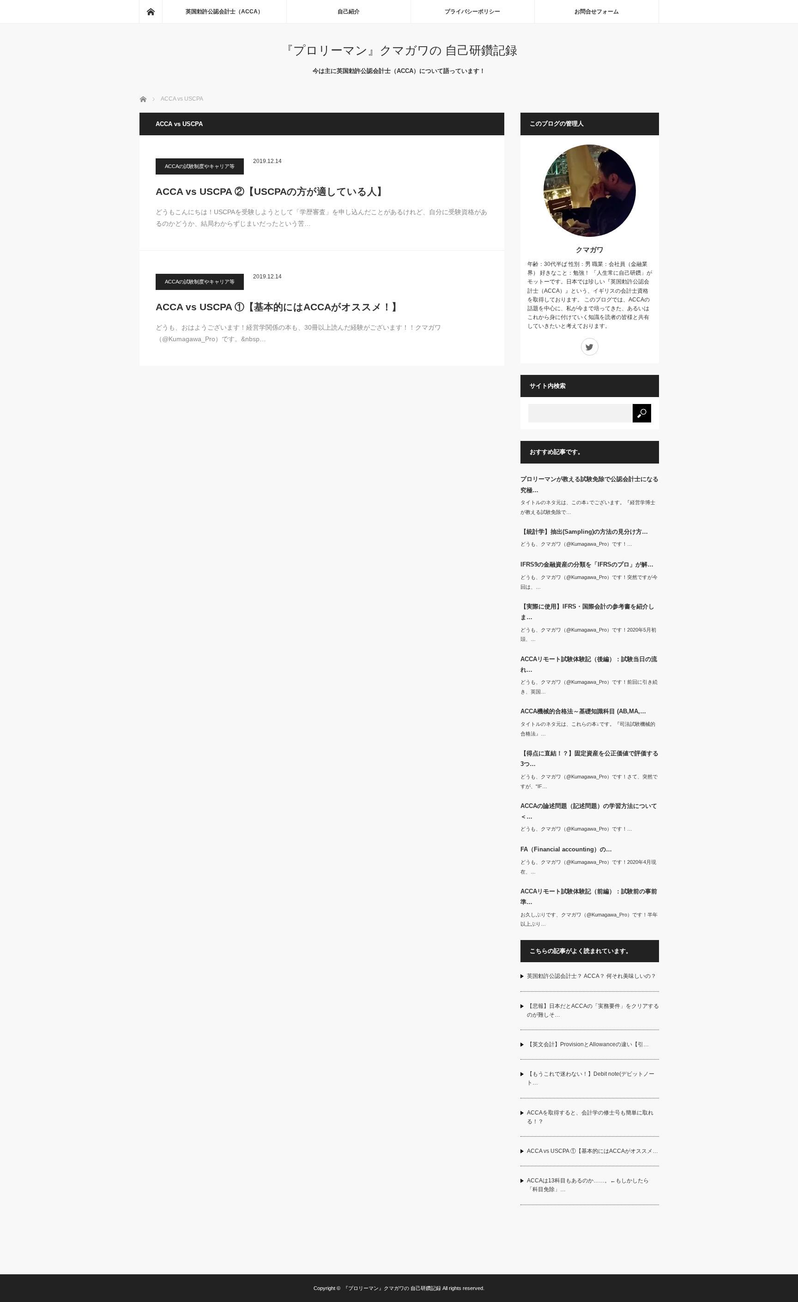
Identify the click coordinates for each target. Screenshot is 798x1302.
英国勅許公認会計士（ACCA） (224, 11)
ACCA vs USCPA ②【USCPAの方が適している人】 (271, 191)
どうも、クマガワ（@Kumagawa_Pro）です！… (576, 544)
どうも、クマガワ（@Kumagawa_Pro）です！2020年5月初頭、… (588, 634)
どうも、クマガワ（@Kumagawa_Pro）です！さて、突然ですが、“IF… (589, 781)
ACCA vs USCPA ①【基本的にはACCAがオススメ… (592, 1151)
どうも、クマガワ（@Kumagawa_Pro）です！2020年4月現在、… (588, 866)
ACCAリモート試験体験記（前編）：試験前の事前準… (588, 896)
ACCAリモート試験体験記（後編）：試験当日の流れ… (588, 664)
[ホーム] (150, 11)
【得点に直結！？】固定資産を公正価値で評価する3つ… (589, 758)
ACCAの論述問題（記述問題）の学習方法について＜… (588, 811)
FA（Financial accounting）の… (566, 849)
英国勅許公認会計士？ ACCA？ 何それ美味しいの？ (591, 976)
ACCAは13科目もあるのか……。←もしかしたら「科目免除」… (588, 1185)
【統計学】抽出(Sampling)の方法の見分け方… (584, 531)
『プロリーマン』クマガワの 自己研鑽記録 (399, 50)
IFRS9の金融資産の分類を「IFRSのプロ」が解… (586, 564)
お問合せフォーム (596, 11)
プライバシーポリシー (472, 11)
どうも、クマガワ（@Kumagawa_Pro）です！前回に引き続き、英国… (589, 686)
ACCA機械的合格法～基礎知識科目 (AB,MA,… (583, 711)
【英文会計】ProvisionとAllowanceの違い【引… (588, 1044)
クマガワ (590, 249)
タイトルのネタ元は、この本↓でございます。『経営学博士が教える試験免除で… (587, 507)
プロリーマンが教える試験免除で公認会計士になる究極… (589, 484)
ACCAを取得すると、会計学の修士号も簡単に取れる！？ (590, 1117)
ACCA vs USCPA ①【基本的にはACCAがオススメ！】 (278, 306)
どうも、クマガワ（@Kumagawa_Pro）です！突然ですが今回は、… (589, 582)
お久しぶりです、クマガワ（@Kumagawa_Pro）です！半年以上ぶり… (589, 919)
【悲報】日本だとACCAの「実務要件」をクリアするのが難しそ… (593, 1010)
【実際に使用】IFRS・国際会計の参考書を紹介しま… (587, 612)
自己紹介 (349, 11)
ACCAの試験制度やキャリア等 (200, 166)
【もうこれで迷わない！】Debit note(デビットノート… (590, 1078)
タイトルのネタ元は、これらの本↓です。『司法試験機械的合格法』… (587, 728)
